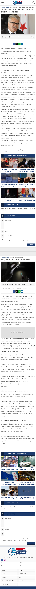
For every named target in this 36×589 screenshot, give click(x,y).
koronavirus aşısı (28, 448)
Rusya (2, 450)
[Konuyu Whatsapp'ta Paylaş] (19, 44)
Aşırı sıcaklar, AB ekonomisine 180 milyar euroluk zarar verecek (9, 484)
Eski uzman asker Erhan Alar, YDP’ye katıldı (9, 170)
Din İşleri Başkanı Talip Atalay (24, 150)
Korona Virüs (10, 284)
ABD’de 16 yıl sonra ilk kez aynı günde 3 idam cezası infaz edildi (26, 469)
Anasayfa (3, 7)
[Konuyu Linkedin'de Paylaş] (22, 44)
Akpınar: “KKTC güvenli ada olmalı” (9, 199)
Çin (13, 448)
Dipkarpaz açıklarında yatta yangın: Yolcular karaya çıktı (9, 185)
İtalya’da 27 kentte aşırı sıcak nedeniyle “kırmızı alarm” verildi (9, 498)
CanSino (9, 448)
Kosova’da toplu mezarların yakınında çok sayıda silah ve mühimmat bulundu (9, 469)
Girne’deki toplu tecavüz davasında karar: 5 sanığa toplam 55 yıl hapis (27, 171)
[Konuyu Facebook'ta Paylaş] (14, 44)
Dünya (7, 257)
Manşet (7, 7)
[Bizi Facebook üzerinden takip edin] (2, 560)
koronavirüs (4, 152)
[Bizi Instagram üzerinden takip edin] (5, 560)
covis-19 (12, 150)
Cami (8, 150)
